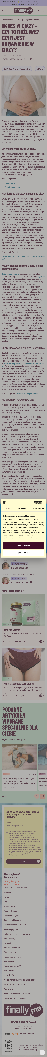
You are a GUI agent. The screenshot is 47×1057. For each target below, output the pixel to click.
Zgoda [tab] (7, 508)
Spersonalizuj (22, 553)
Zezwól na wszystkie (23, 546)
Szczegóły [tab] (22, 508)
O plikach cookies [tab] (37, 508)
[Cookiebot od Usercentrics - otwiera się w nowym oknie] (34, 502)
